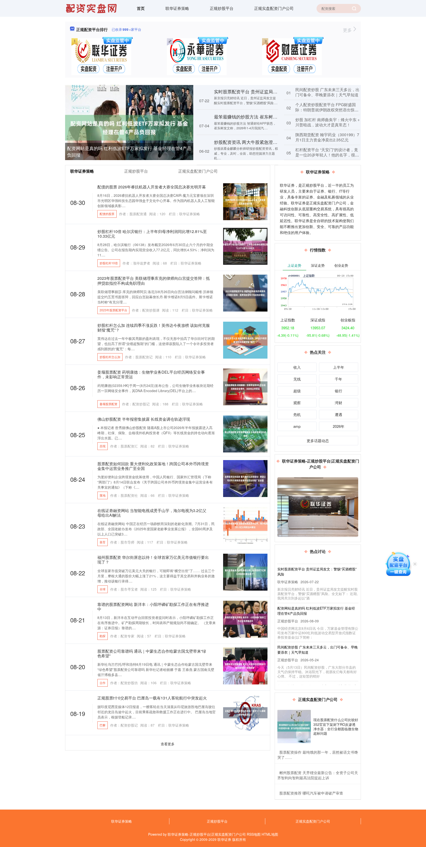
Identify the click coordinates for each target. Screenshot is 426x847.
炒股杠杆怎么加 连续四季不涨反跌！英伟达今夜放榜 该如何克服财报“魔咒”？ (153, 327)
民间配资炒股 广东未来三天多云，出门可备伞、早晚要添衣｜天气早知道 (327, 92)
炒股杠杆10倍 (109, 263)
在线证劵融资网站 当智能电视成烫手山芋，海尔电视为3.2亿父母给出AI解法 (151, 513)
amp (297, 426)
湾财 (338, 402)
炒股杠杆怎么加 (110, 357)
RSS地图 (254, 834)
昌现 (103, 446)
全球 (103, 589)
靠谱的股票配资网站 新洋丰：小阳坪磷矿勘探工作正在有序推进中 (153, 606)
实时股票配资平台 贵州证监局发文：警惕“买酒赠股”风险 (269, 91)
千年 (338, 379)
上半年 (338, 367)
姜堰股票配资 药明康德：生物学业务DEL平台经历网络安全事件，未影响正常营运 (151, 374)
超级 (297, 390)
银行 (338, 390)
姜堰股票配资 (108, 404)
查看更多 (168, 743)
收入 (297, 367)
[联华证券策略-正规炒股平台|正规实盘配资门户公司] (92, 7)
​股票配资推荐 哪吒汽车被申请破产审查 (311, 793)
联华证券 (224, 839)
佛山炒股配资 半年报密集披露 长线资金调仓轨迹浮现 (143, 419)
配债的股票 (107, 214)
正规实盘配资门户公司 (274, 8)
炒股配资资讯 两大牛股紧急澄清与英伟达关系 (259, 142)
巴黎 (103, 725)
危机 (297, 414)
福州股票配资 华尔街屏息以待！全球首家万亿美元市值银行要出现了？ (153, 559)
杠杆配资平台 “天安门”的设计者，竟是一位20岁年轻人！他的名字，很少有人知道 (327, 155)
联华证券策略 (177, 8)
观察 (297, 402)
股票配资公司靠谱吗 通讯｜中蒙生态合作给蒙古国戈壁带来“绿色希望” (151, 653)
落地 (103, 495)
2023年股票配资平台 (113, 310)
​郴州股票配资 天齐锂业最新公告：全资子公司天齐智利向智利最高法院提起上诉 (317, 775)
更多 (348, 30)
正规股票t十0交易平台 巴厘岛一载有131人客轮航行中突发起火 (152, 698)
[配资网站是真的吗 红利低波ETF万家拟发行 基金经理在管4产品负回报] (129, 127)
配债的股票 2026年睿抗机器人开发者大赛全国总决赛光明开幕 (151, 187)
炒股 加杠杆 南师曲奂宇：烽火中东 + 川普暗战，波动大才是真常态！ (327, 122)
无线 (297, 379)
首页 (141, 8)
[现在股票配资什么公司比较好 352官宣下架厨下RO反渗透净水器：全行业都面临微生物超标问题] (294, 726)
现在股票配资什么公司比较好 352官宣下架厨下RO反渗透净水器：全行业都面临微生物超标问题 (335, 726)
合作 (103, 683)
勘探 (103, 636)
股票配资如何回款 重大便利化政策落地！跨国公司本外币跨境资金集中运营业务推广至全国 (153, 466)
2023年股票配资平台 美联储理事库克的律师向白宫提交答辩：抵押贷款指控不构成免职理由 (153, 280)
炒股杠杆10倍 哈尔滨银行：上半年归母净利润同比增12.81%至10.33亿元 (152, 234)
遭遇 (338, 414)
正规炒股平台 (221, 8)
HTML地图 (270, 834)
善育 (103, 542)
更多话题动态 (318, 440)
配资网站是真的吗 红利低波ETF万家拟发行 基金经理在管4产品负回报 (129, 151)
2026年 (338, 426)
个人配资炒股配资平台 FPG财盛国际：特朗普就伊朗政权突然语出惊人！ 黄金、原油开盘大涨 (325, 110)
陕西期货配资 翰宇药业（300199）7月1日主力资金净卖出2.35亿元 (327, 137)
